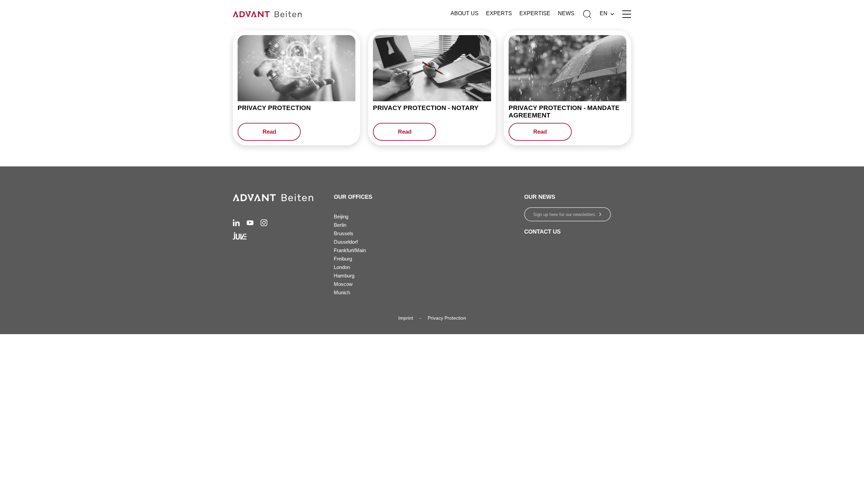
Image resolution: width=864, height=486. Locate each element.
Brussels (343, 233)
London (342, 267)
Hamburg (344, 275)
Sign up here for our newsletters (564, 214)
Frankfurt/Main (350, 250)
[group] (296, 88)
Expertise (534, 13)
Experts (499, 13)
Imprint (405, 318)
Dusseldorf (346, 242)
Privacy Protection (447, 318)
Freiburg (343, 259)
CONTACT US (542, 231)
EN (604, 13)
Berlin (340, 225)
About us (465, 13)
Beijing (341, 216)
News (566, 13)
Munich (342, 292)
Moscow (343, 284)
